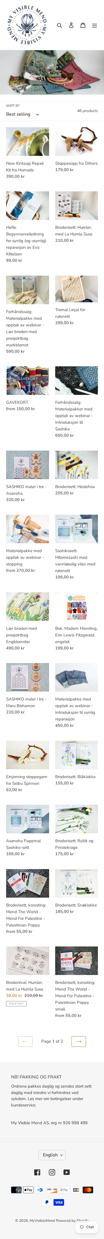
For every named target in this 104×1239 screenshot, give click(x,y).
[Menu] (94, 25)
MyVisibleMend (42, 1220)
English (50, 1155)
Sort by (13, 105)
